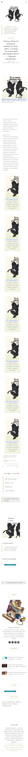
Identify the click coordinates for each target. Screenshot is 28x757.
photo (4, 702)
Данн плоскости (12, 479)
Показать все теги (6, 705)
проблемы (7, 483)
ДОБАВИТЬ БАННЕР (10, 564)
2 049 (18, 62)
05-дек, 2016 (11, 61)
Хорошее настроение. (14, 627)
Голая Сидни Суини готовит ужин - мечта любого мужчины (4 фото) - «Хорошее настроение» (17, 666)
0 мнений (6, 62)
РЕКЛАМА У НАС (14, 750)
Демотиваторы (10, 702)
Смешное (4, 703)
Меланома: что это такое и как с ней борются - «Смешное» (16, 658)
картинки (15, 703)
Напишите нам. (15, 463)
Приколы (18, 702)
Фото (10, 703)
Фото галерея (14, 27)
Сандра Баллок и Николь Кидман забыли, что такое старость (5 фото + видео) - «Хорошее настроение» (17, 673)
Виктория (11, 490)
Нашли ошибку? (12, 62)
